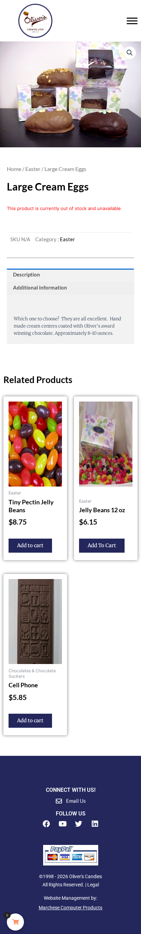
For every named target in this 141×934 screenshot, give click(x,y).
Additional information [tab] (40, 288)
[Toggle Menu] (132, 20)
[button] (130, 53)
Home (14, 168)
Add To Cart (102, 545)
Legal (93, 884)
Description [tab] (26, 275)
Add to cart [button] (30, 545)
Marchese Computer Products (70, 907)
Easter (32, 168)
